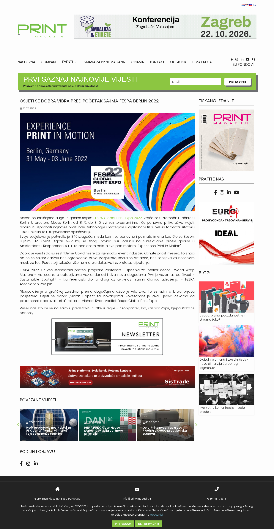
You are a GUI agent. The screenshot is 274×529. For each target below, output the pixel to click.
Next (196, 425)
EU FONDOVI (243, 64)
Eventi (67, 61)
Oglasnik (178, 62)
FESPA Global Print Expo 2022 (117, 218)
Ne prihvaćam (148, 523)
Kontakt (157, 62)
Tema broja (202, 62)
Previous (18, 425)
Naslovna (26, 62)
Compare (49, 62)
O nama (137, 62)
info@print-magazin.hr (137, 499)
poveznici (156, 515)
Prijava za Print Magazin (104, 62)
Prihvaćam (123, 523)
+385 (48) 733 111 (216, 499)
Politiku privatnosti (86, 86)
